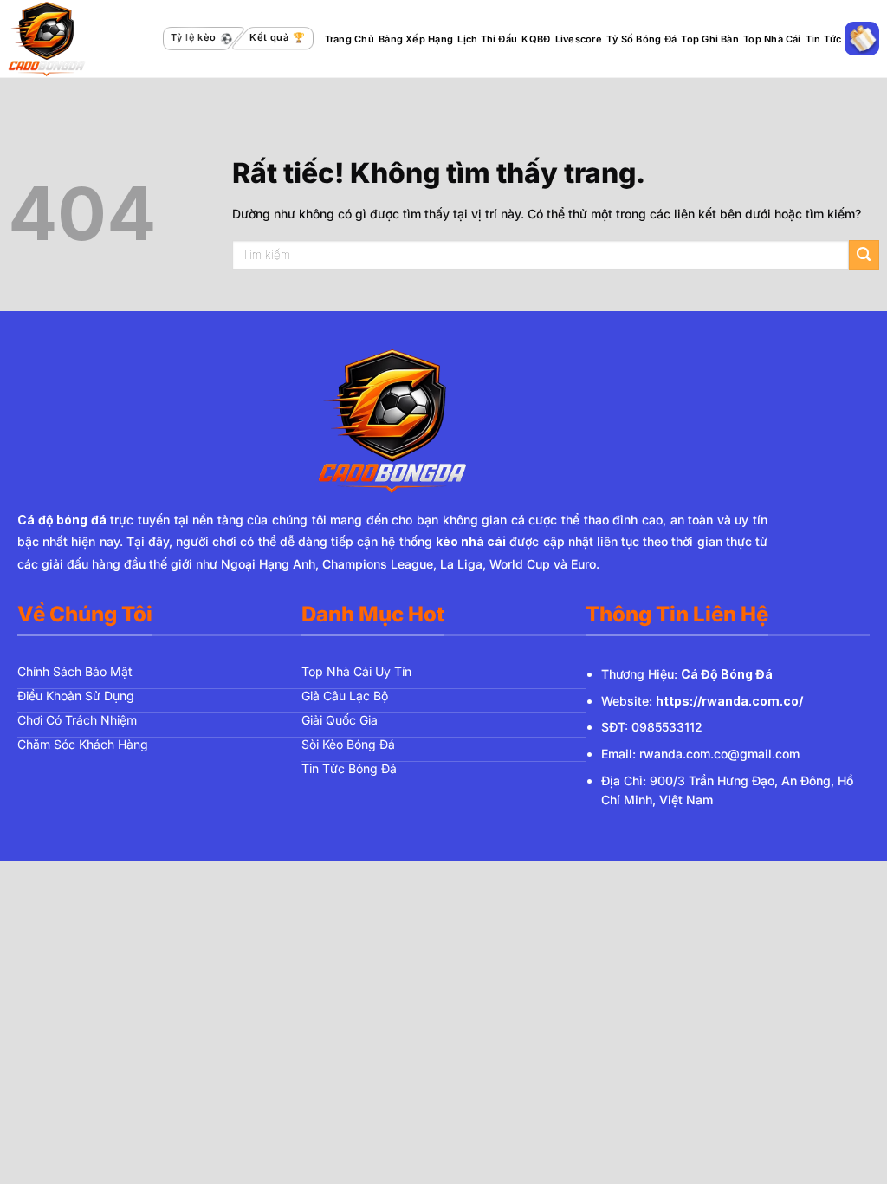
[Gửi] (864, 255)
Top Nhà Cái (771, 39)
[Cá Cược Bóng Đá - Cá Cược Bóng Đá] (80, 39)
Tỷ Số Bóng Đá (641, 39)
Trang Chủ (349, 39)
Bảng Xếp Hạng (416, 39)
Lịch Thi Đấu (487, 39)
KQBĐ (535, 39)
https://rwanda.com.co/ (729, 700)
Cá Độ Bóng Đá (727, 674)
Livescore (578, 39)
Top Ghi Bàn (709, 39)
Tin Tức (824, 39)
